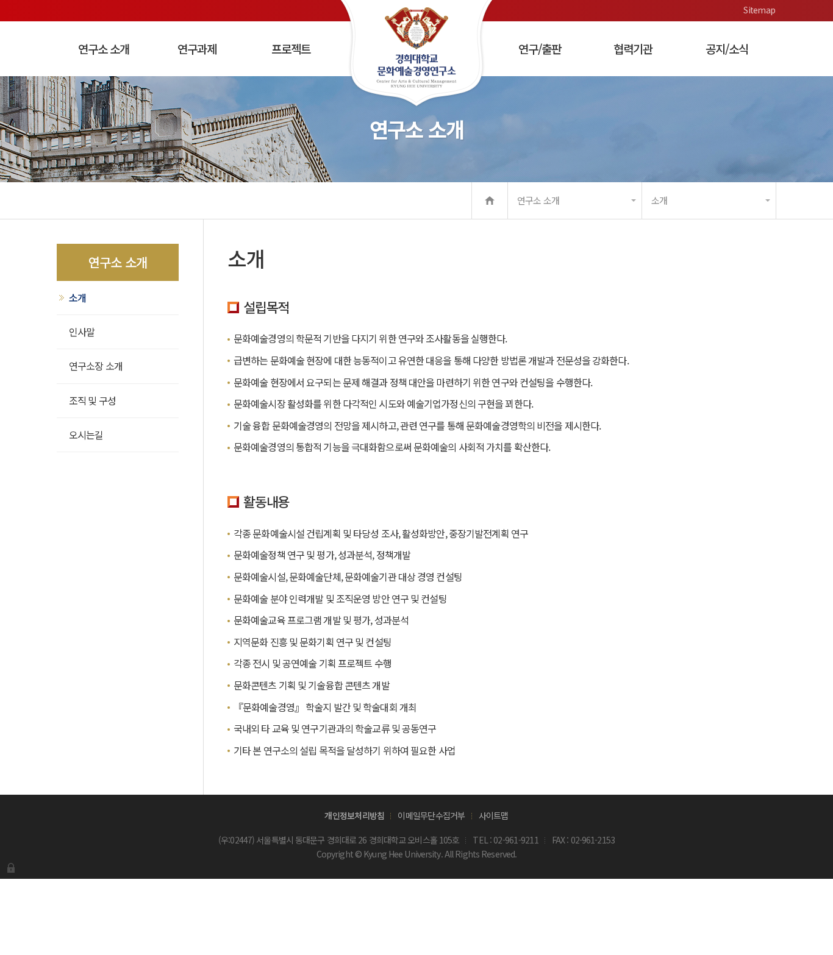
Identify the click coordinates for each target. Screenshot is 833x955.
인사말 (82, 331)
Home (489, 200)
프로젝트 (290, 48)
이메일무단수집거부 (431, 815)
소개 (659, 200)
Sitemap (759, 9)
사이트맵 (494, 815)
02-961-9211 (515, 840)
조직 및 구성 (92, 400)
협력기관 (632, 48)
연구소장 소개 (96, 365)
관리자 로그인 (11, 868)
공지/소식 (727, 48)
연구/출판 (539, 48)
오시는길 (86, 434)
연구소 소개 (103, 48)
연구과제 (196, 48)
